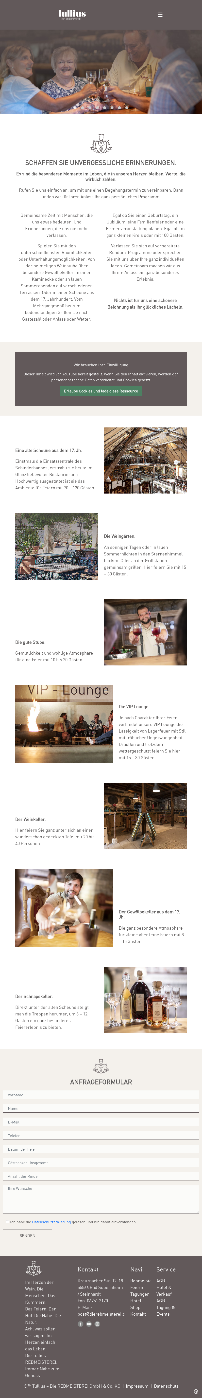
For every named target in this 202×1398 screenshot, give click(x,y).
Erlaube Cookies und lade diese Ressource (101, 391)
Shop (135, 1307)
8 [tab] (126, 107)
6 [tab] (112, 107)
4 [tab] (97, 107)
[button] (160, 15)
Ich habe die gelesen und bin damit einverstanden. (73, 1222)
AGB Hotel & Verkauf (164, 1287)
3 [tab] (89, 107)
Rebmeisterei (143, 1280)
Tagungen (140, 1293)
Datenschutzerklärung (51, 1222)
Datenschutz (166, 1385)
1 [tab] (75, 107)
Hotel (135, 1300)
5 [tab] (104, 107)
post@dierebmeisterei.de (103, 1313)
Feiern (136, 1287)
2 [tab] (82, 107)
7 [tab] (119, 107)
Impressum (137, 1385)
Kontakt (138, 1313)
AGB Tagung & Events (165, 1307)
